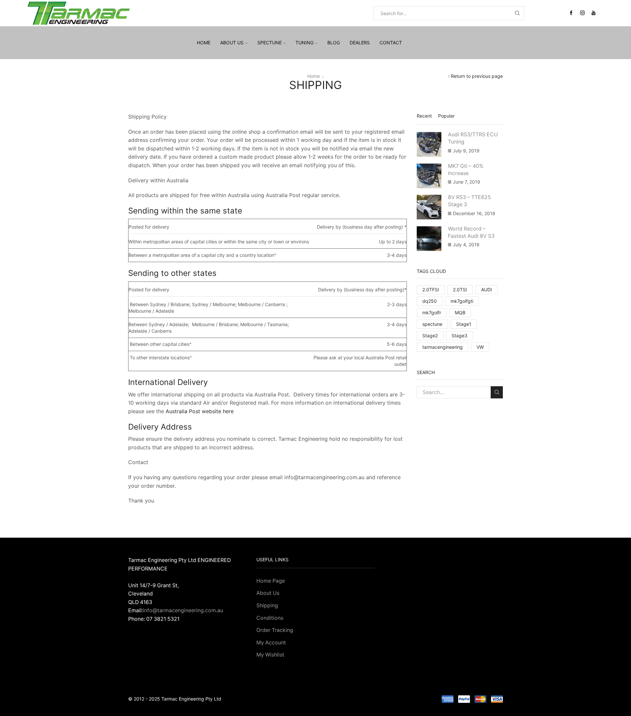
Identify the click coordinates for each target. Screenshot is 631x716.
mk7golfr (431, 312)
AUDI (486, 289)
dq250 (429, 301)
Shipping (267, 605)
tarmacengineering (442, 347)
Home (203, 42)
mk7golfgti (462, 301)
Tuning (304, 42)
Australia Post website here (199, 411)
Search (497, 392)
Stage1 (463, 324)
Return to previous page (477, 76)
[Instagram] (582, 13)
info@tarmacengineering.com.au (183, 610)
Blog (333, 42)
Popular (446, 116)
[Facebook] (571, 13)
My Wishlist (270, 655)
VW (480, 347)
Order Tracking (274, 630)
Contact (391, 42)
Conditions (269, 618)
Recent (424, 116)
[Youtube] (593, 13)
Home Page (270, 581)
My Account (271, 642)
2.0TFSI (430, 289)
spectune (432, 324)
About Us (267, 593)
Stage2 (430, 335)
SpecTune (269, 42)
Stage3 (459, 335)
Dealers (360, 42)
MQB (460, 312)
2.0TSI (460, 289)
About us (232, 42)
